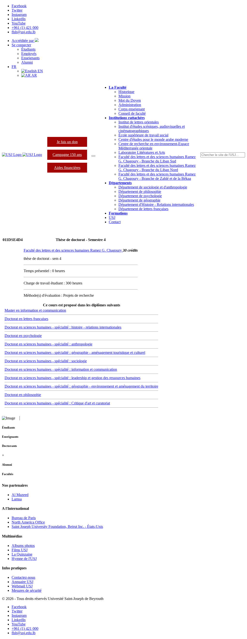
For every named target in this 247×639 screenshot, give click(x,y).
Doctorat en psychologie (23, 336)
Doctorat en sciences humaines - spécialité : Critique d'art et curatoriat (57, 403)
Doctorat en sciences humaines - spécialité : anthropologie (48, 344)
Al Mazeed (20, 495)
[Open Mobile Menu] (93, 156)
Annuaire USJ (22, 582)
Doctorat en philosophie (23, 395)
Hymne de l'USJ (24, 559)
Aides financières (67, 168)
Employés (28, 54)
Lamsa (17, 499)
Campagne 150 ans (67, 155)
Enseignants (30, 58)
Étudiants (28, 49)
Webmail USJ (22, 586)
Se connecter (21, 45)
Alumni (27, 62)
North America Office (28, 522)
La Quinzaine (22, 554)
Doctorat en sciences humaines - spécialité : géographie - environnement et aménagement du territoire (81, 386)
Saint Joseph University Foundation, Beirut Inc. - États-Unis (57, 527)
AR (34, 75)
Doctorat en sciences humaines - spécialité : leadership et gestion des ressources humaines (72, 378)
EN (40, 71)
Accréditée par (23, 41)
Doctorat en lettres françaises (26, 319)
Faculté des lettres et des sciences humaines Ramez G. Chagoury (73, 250)
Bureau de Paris (24, 518)
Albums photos (23, 546)
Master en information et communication (35, 310)
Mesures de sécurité (26, 590)
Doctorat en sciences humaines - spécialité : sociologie (46, 361)
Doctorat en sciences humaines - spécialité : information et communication (61, 369)
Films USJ (19, 550)
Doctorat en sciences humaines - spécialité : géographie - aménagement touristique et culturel (75, 352)
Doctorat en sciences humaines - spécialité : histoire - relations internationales (63, 327)
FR (14, 67)
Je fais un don (67, 142)
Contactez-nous (23, 577)
